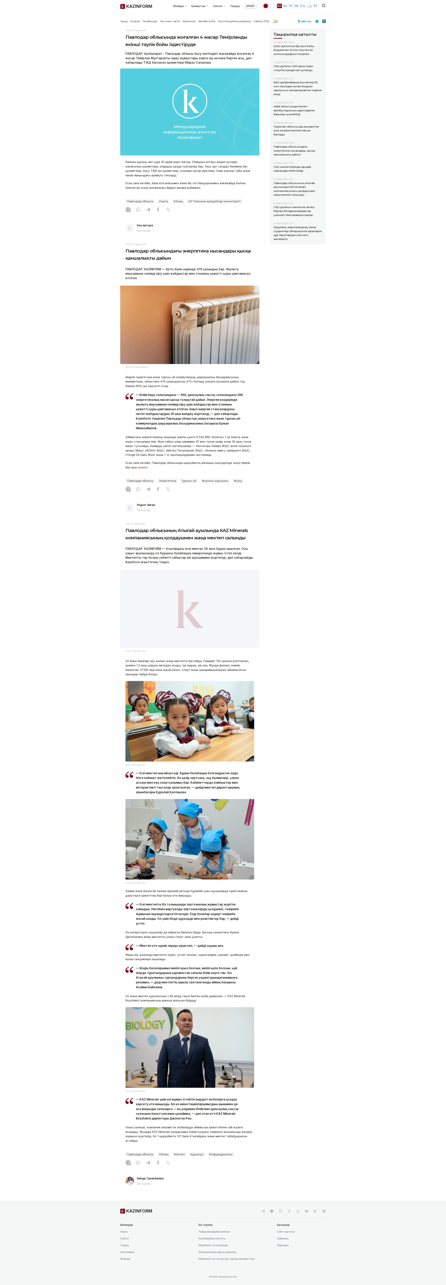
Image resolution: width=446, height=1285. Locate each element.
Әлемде (125, 1267)
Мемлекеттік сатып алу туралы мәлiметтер (226, 1267)
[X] (168, 210)
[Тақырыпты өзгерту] (268, 6)
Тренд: (124, 21)
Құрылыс (197, 1163)
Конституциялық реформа (234, 21)
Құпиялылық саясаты (212, 1247)
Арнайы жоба (206, 21)
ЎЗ (315, 5)
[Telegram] (148, 210)
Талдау (235, 6)
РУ (291, 5)
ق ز (309, 5)
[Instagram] (128, 210)
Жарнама (283, 1254)
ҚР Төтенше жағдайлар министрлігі (214, 201)
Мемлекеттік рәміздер (213, 1254)
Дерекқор (189, 21)
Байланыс (283, 1247)
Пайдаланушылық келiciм (214, 1240)
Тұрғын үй (189, 481)
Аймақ (178, 201)
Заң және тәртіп (170, 21)
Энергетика (167, 481)
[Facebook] (158, 210)
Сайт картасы (286, 1240)
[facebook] (289, 1220)
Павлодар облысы (140, 201)
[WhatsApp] (138, 210)
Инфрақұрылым (221, 1163)
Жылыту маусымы (215, 481)
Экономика (127, 1260)
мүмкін (142, 467)
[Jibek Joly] (305, 21)
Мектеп (179, 1163)
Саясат (124, 1247)
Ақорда (135, 21)
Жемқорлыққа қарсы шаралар (217, 1260)
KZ (279, 5)
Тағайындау (149, 21)
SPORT (250, 6)
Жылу (238, 481)
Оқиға (163, 201)
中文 (302, 5)
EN (296, 5)
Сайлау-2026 (261, 21)
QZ (285, 5)
